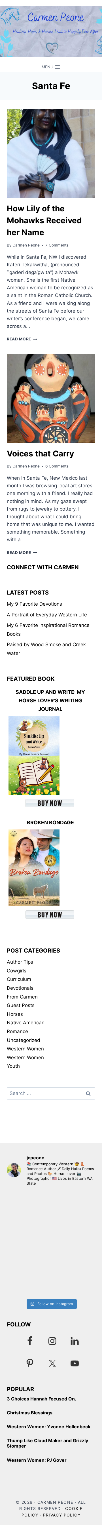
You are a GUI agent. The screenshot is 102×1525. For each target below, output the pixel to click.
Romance (17, 1031)
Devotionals (20, 988)
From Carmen (22, 997)
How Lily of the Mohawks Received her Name (44, 220)
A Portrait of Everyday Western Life (47, 615)
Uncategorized (23, 1040)
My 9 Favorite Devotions (34, 604)
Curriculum (19, 979)
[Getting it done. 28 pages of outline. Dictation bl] (51, 1269)
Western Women (25, 1049)
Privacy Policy (62, 1515)
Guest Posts (21, 1005)
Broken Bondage (50, 822)
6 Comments (57, 466)
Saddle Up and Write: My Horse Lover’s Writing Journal (50, 700)
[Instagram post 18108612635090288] (51, 1217)
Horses (15, 1014)
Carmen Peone (26, 245)
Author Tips (20, 962)
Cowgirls (16, 971)
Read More (22, 339)
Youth (13, 1066)
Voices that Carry (40, 453)
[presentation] (51, 153)
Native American (25, 1022)
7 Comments (57, 245)
